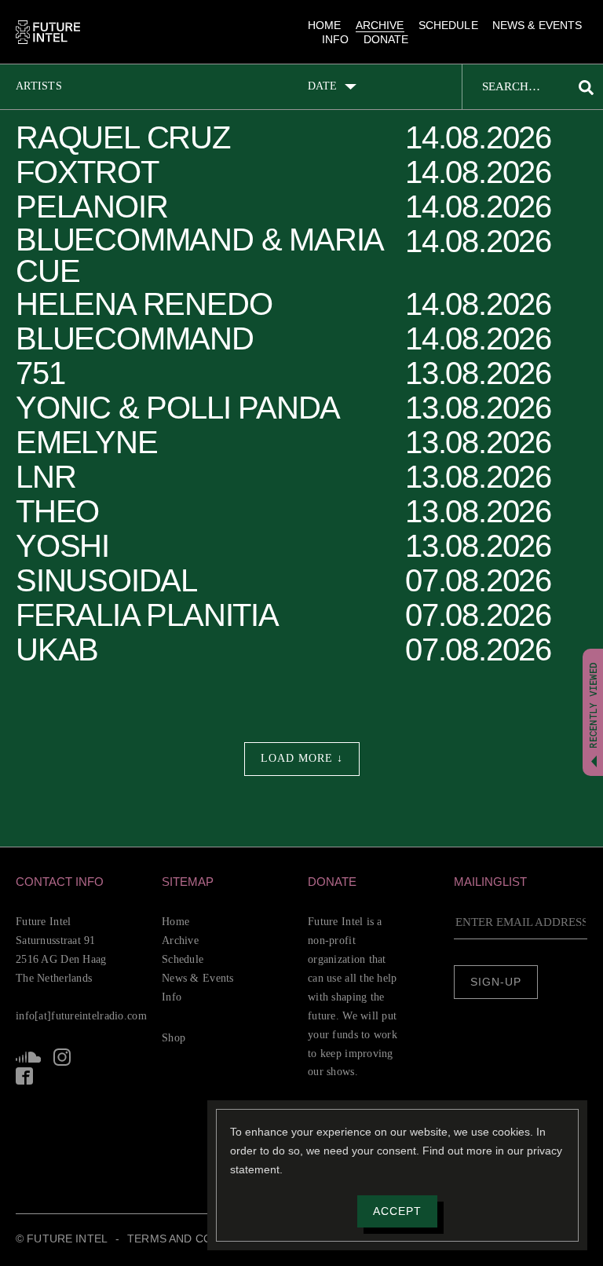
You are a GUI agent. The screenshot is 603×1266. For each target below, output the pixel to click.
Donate (386, 39)
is (62, 1057)
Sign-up (495, 981)
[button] (82, 881)
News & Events (537, 25)
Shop (173, 1038)
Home (325, 25)
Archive (380, 25)
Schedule (448, 25)
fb (24, 1076)
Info (335, 39)
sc (28, 1057)
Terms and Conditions (196, 1238)
